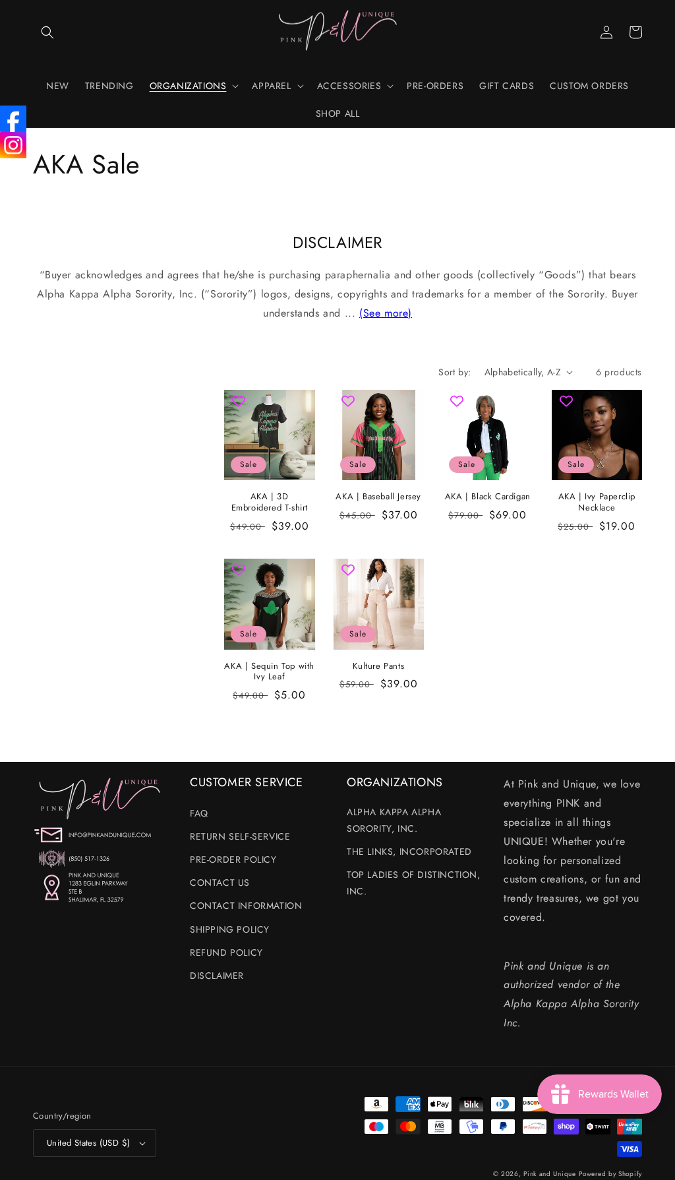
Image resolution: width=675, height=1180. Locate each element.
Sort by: (454, 372)
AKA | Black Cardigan (488, 497)
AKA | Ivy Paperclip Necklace (596, 502)
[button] (47, 32)
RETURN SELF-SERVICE (240, 836)
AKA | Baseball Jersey (378, 497)
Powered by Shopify (610, 1174)
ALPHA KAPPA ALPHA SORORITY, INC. (394, 820)
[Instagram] (13, 145)
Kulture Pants (378, 666)
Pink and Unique (549, 1174)
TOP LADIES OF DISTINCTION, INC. (414, 883)
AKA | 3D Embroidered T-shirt (269, 502)
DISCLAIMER (217, 975)
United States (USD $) (88, 1142)
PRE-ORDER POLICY (233, 859)
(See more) (385, 313)
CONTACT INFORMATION (246, 905)
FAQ (199, 813)
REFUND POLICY (226, 952)
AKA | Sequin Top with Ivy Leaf (269, 672)
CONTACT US (220, 882)
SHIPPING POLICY (230, 929)
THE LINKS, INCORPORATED (409, 851)
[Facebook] (13, 119)
